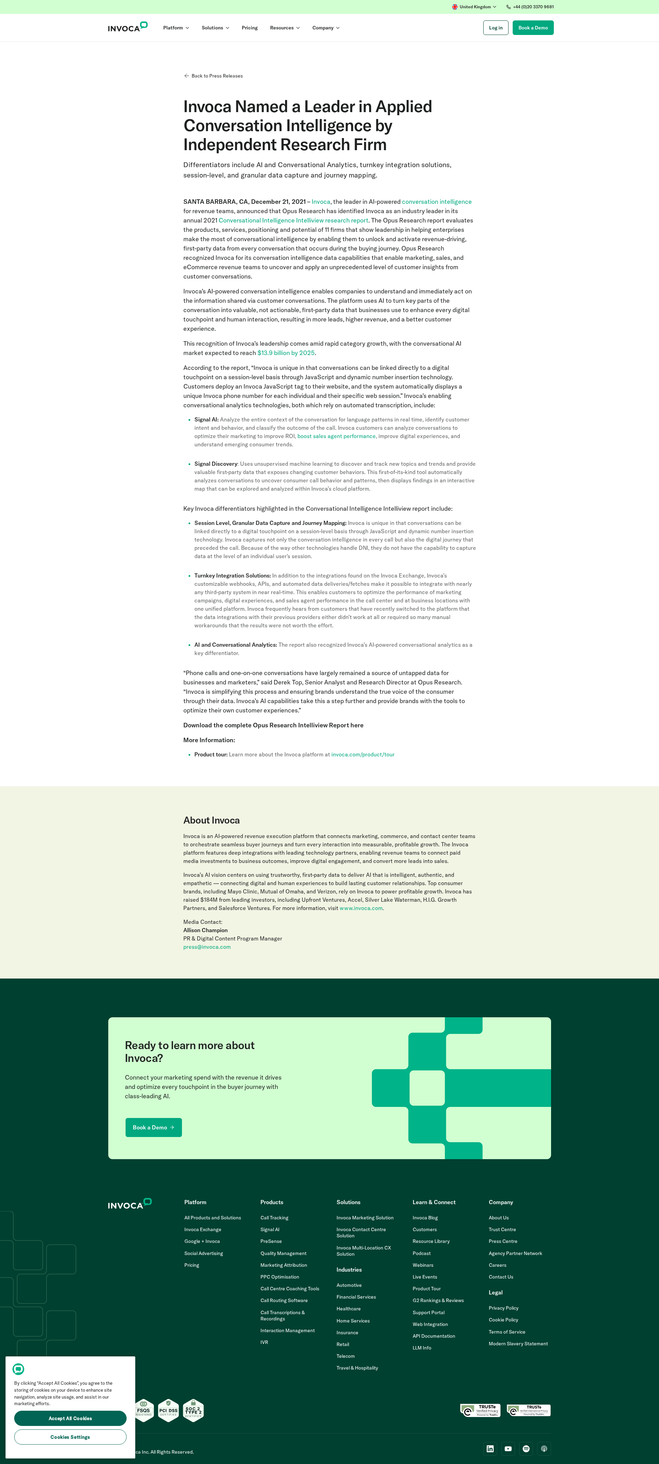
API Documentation (434, 1336)
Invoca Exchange (202, 1229)
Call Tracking (274, 1218)
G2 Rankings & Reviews (438, 1300)
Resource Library (431, 1241)
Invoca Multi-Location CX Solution (364, 1251)
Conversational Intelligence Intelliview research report (293, 220)
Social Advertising (203, 1253)
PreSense (271, 1241)
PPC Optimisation (279, 1277)
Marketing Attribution (283, 1265)
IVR (264, 1342)
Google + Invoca (202, 1241)
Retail (343, 1344)
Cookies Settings (70, 1437)
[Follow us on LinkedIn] (490, 1449)
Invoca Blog (425, 1218)
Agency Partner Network (515, 1253)
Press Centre (503, 1241)
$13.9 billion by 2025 (286, 353)
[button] (474, 7)
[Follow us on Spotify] (526, 1449)
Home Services (353, 1321)
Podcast (422, 1253)
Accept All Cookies (70, 1418)
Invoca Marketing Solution (365, 1218)
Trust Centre (502, 1229)
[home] (128, 28)
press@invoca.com (207, 946)
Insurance (347, 1332)
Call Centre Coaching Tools (289, 1288)
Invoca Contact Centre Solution (361, 1232)
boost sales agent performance (337, 436)
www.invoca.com (361, 907)
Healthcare (349, 1309)
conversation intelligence (437, 202)
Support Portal (429, 1312)
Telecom (346, 1356)
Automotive (349, 1285)
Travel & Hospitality (357, 1368)
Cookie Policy (503, 1320)
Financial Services (356, 1297)
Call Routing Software (284, 1300)
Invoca (321, 202)
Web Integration (430, 1324)
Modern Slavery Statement (518, 1343)
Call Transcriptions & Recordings (282, 1315)
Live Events (425, 1277)
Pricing (191, 1265)
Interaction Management (287, 1330)
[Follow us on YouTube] (508, 1449)
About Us (499, 1218)
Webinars (423, 1265)
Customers (425, 1229)
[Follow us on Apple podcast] (544, 1449)
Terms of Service (507, 1332)
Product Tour (427, 1288)
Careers (497, 1265)
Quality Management (283, 1253)
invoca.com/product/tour (363, 754)
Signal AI (270, 1229)
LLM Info (422, 1348)
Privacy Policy (504, 1308)
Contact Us (501, 1277)
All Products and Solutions (212, 1218)
